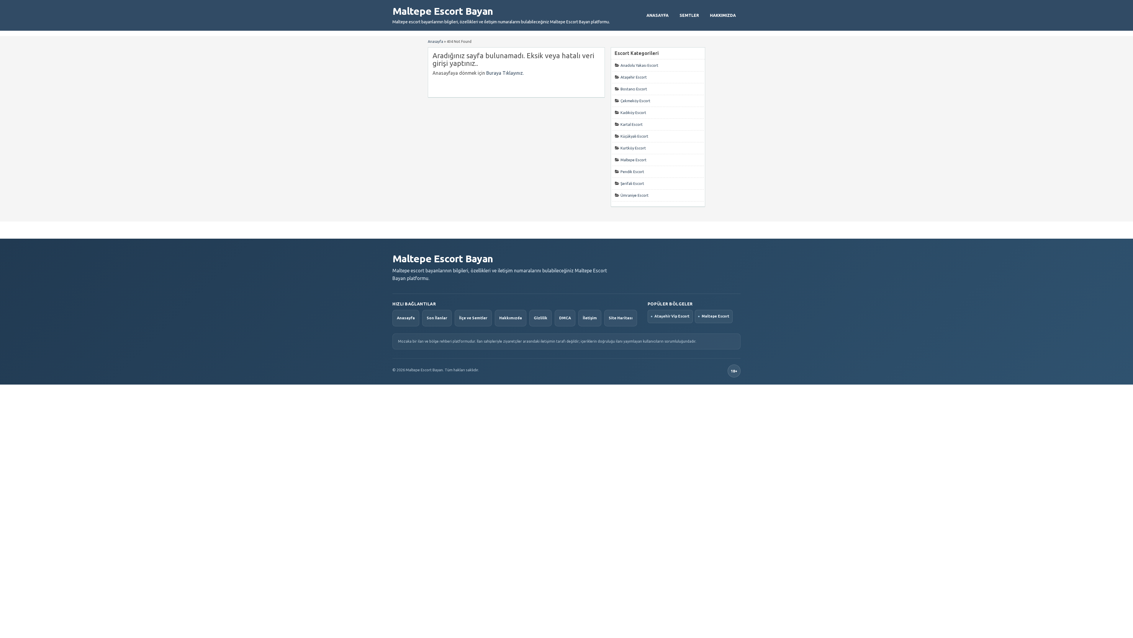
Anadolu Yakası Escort (639, 65)
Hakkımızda (723, 15)
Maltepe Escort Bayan (442, 11)
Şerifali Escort (632, 183)
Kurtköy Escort (633, 148)
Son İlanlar (437, 318)
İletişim (590, 318)
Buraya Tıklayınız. (505, 73)
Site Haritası (621, 318)
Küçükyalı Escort (634, 136)
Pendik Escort (632, 172)
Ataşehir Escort (633, 77)
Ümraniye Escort (634, 195)
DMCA (565, 318)
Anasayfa (657, 15)
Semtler (689, 15)
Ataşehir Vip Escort (672, 316)
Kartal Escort (631, 124)
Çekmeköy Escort (635, 101)
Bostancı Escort (633, 89)
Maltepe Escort (633, 160)
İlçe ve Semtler (473, 318)
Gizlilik (540, 318)
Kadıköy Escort (633, 112)
